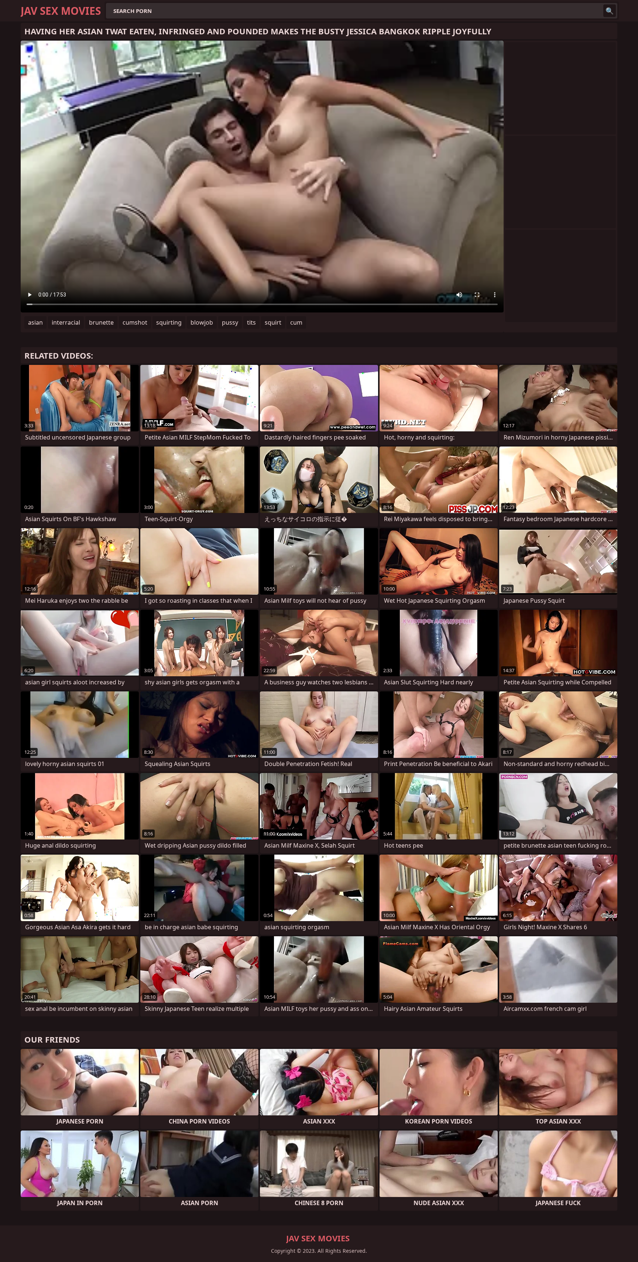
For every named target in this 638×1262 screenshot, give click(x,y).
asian (35, 322)
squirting (169, 322)
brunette (101, 322)
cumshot (135, 322)
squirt (273, 322)
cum (296, 322)
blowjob (202, 322)
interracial (66, 322)
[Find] (609, 10)
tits (251, 322)
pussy (230, 322)
